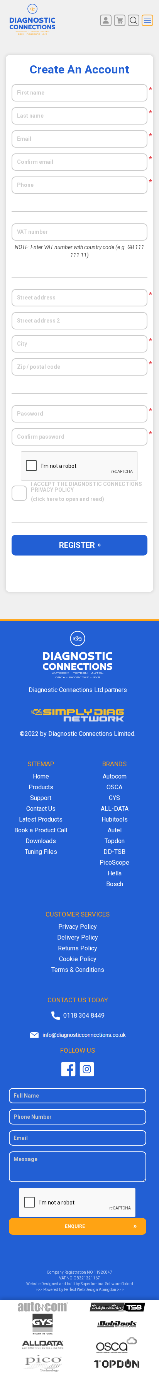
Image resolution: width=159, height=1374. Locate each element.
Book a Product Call (40, 830)
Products (41, 787)
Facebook (68, 1069)
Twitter (87, 1069)
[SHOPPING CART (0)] (119, 20)
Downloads (40, 841)
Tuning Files (41, 851)
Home (41, 776)
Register (77, 545)
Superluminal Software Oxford (107, 1284)
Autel (115, 830)
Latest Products (41, 819)
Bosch (114, 884)
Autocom (115, 776)
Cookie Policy (77, 959)
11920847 (103, 1272)
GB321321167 (86, 1278)
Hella (115, 873)
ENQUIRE (75, 1226)
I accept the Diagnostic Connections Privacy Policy (87, 487)
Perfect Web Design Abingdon (90, 1290)
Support (40, 798)
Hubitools (114, 819)
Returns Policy (77, 948)
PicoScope (114, 862)
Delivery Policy (77, 937)
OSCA (114, 787)
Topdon (115, 841)
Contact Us (41, 808)
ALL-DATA (115, 808)
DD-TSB (114, 851)
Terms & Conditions (77, 969)
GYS (114, 798)
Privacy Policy (77, 926)
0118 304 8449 (84, 1015)
